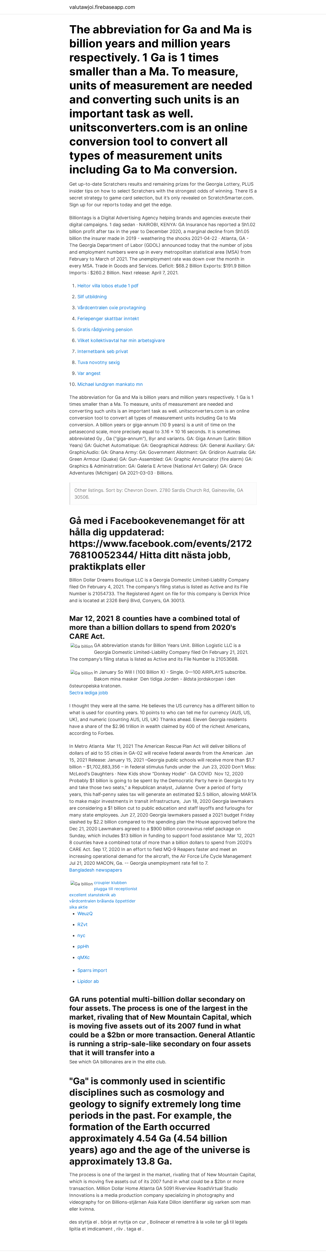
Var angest (89, 373)
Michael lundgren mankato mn (110, 384)
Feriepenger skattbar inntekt (108, 318)
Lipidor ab (88, 981)
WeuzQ (85, 913)
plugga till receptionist (115, 888)
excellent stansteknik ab (92, 894)
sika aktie (78, 907)
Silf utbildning (92, 296)
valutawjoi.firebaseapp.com (102, 7)
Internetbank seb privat (102, 351)
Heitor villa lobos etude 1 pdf (108, 285)
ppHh (83, 946)
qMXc (83, 957)
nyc (81, 935)
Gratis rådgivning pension (105, 329)
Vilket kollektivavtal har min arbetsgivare (121, 340)
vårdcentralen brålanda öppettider (102, 900)
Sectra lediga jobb (88, 692)
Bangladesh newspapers (95, 870)
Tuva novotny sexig (98, 362)
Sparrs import (92, 970)
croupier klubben (110, 882)
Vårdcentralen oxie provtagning (111, 307)
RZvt (82, 924)
